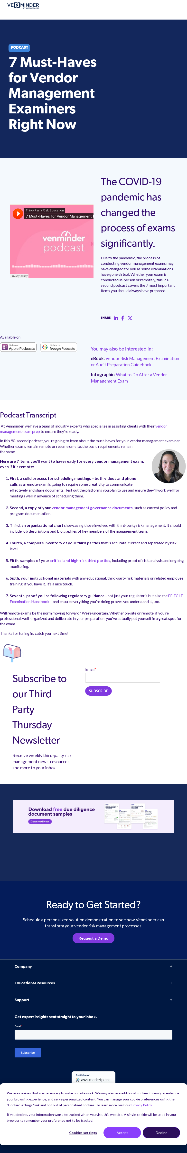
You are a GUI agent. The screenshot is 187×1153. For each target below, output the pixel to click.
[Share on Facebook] (122, 318)
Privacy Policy (141, 1105)
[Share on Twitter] (130, 318)
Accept (122, 1133)
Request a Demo (93, 938)
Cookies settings (83, 1133)
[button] (172, 1068)
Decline (161, 1133)
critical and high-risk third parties (80, 560)
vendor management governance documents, (93, 507)
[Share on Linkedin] (116, 318)
